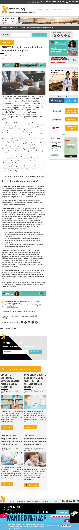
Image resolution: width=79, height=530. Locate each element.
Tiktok (65, 35)
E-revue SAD (45, 2)
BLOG (70, 10)
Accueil (3, 28)
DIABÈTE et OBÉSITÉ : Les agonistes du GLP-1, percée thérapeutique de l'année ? (35, 381)
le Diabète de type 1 (12, 307)
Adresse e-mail (8, 349)
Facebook (55, 35)
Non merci (66, 526)
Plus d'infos (17, 528)
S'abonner (35, 352)
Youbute (69, 35)
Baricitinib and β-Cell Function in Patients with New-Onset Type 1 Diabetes (23, 305)
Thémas (61, 2)
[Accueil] (5, 10)
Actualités (40, 10)
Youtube (36, 322)
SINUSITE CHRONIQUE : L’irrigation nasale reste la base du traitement (10, 381)
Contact (57, 501)
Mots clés (6, 34)
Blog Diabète (11, 328)
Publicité (45, 501)
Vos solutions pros (71, 127)
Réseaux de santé (63, 10)
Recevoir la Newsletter (64, 97)
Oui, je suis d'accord (53, 526)
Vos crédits (71, 119)
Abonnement (53, 10)
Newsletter (21, 501)
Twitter (58, 35)
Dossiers (46, 10)
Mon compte (73, 2)
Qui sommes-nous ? (33, 501)
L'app (54, 2)
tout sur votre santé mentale (71, 111)
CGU (51, 501)
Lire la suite (7, 427)
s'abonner (62, 513)
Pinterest (62, 35)
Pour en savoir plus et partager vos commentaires (18, 311)
